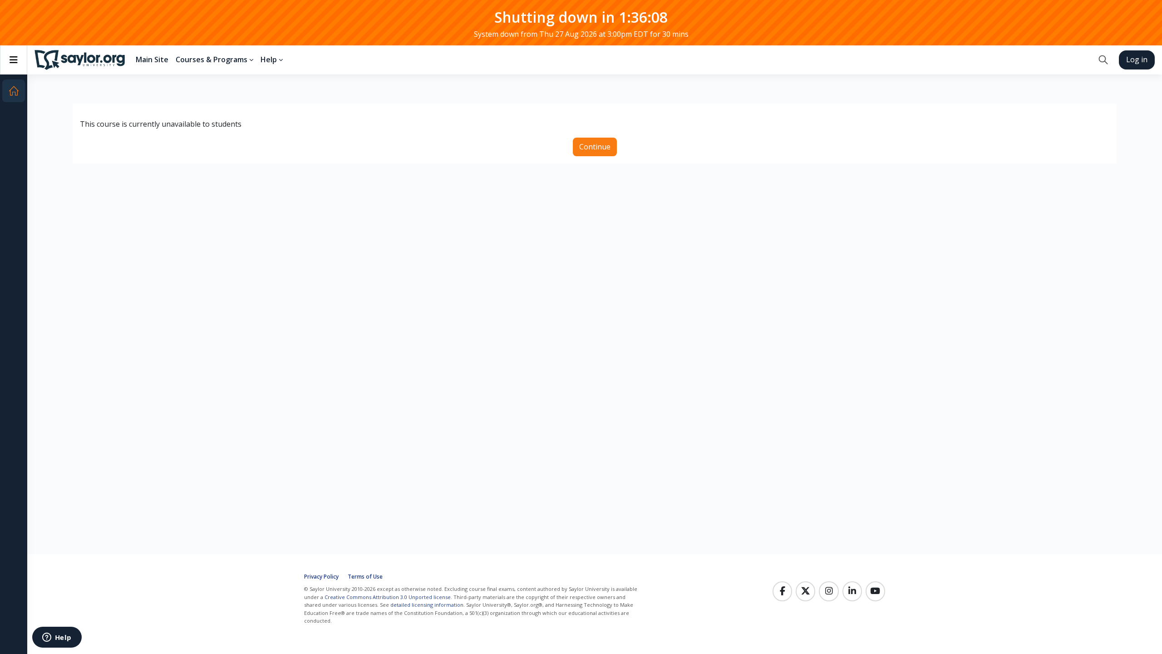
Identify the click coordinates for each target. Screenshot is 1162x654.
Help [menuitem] (269, 59)
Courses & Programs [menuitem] (211, 59)
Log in (1136, 59)
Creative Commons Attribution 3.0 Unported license (388, 597)
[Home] (13, 90)
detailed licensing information (426, 604)
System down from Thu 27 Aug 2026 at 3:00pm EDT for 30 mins (581, 34)
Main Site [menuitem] (152, 59)
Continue (595, 147)
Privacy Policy (321, 576)
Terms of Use (365, 576)
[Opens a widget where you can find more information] (57, 638)
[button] (1103, 59)
